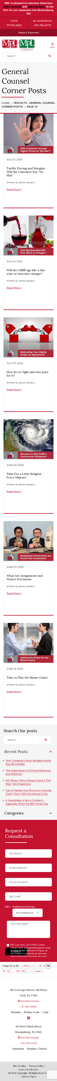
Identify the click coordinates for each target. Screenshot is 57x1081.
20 (17, 971)
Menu (52, 47)
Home (6, 103)
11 (4, 971)
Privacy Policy (36, 1066)
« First (25, 966)
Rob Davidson (36, 6)
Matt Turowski (13, 6)
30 (23, 971)
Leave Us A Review (28, 1069)
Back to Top (28, 1076)
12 (8, 971)
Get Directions (29, 1001)
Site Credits (19, 1066)
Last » (38, 971)
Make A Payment (28, 32)
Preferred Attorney (23, 906)
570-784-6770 (42, 25)
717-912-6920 (14, 25)
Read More (13, 189)
